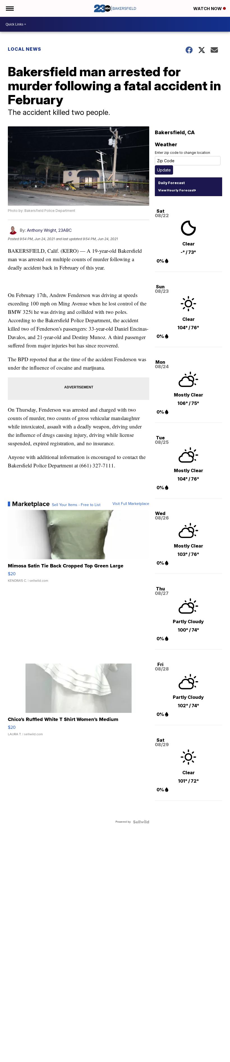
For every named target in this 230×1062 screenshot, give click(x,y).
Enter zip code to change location (182, 152)
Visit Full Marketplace (130, 504)
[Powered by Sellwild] (141, 822)
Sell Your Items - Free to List (76, 505)
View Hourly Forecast (176, 190)
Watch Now (208, 8)
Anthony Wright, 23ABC (49, 230)
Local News (24, 49)
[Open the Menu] (9, 8)
